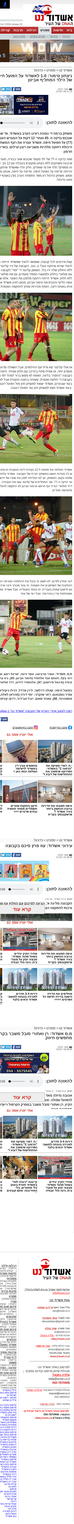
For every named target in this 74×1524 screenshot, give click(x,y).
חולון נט (12, 1486)
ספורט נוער (19, 36)
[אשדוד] (48, 26)
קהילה (5, 30)
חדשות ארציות (8, 1275)
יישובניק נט (10, 1414)
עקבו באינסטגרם (23, 727)
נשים (13, 1380)
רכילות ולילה (8, 1265)
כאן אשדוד (10, 1516)
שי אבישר (11, 1498)
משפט (12, 1362)
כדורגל (66, 36)
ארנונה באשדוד (8, 1449)
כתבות (13, 1303)
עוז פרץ (48, 899)
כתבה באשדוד (8, 1469)
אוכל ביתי (11, 1283)
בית (69, 30)
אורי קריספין (43, 1345)
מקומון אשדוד (9, 1419)
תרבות (18, 30)
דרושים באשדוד (8, 1444)
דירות (13, 1501)
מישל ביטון (11, 1513)
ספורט (44, 30)
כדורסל (54, 36)
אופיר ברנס (10, 1496)
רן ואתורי (49, 1091)
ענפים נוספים (37, 36)
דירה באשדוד (9, 1474)
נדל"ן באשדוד (9, 1390)
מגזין (13, 1301)
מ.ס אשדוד (60, 1091)
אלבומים (11, 1316)
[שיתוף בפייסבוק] (16, 90)
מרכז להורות (10, 1494)
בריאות (12, 1359)
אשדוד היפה (9, 1324)
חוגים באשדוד (9, 1447)
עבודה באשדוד (8, 1466)
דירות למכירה (9, 1511)
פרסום (12, 1489)
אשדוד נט (65, 70)
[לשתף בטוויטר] (6, 90)
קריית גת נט (10, 1484)
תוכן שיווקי (11, 1354)
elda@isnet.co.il (60, 1338)
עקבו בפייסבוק (59, 727)
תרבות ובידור (8, 1291)
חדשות (58, 30)
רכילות (31, 30)
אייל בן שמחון (9, 1400)
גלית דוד (12, 1508)
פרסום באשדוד (8, 1459)
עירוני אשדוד (59, 899)
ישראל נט (11, 1395)
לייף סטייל (10, 1357)
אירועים (12, 1319)
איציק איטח (10, 1506)
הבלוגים (11, 1339)
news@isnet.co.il (60, 1356)
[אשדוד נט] (46, 1280)
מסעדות (11, 1278)
